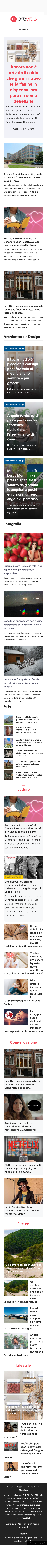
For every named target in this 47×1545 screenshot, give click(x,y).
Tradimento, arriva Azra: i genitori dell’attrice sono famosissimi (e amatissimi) (20, 1126)
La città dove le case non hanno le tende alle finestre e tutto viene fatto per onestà (23, 309)
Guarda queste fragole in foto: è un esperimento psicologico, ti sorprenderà (23, 570)
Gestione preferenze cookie (36, 1543)
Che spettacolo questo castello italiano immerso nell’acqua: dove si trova (29, 764)
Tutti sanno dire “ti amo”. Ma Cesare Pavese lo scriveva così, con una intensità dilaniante (22, 242)
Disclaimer (23, 1490)
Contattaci (23, 1527)
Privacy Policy (33, 1487)
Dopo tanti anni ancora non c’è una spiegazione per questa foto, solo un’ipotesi (23, 625)
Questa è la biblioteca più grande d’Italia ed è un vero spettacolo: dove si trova (23, 177)
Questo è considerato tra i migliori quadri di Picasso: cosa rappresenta (29, 753)
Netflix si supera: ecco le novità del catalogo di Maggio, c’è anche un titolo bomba (23, 1168)
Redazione (21, 1487)
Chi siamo (10, 1487)
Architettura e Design (14, 348)
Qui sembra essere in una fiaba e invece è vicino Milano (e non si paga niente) (23, 1268)
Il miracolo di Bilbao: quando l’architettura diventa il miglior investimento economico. (29, 775)
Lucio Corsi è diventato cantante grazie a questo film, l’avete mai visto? (22, 1210)
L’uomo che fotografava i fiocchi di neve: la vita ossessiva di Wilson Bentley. (23, 683)
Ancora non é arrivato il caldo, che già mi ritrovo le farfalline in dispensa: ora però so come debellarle (23, 84)
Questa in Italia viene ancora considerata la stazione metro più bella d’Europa (29, 742)
